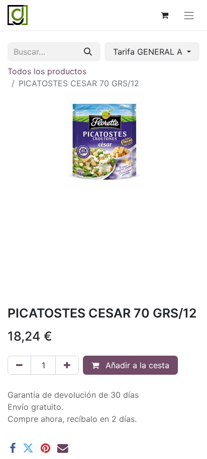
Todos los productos (47, 71)
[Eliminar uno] (19, 365)
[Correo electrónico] (62, 448)
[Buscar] (87, 51)
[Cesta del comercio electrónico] (164, 15)
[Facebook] (13, 448)
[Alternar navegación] (188, 15)
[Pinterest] (45, 448)
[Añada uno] (67, 365)
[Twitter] (28, 448)
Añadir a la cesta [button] (136, 365)
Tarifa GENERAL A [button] (149, 52)
